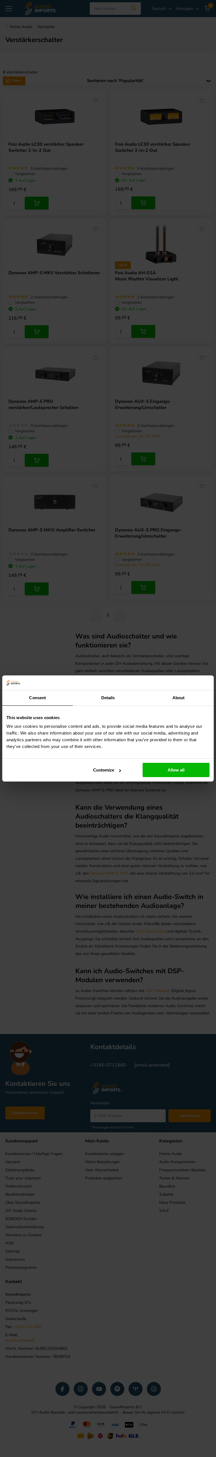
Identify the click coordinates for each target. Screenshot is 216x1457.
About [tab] (178, 697)
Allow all (176, 770)
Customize (103, 770)
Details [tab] (108, 697)
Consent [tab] (37, 697)
